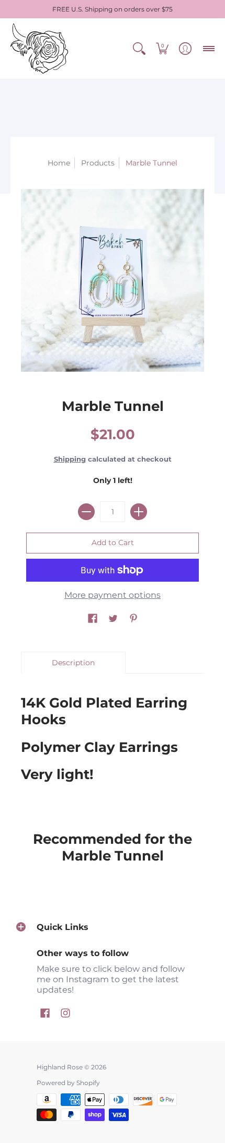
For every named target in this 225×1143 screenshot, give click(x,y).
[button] (139, 48)
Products (98, 163)
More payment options (112, 595)
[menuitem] (139, 48)
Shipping (70, 459)
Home (59, 163)
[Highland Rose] (39, 48)
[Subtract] (86, 511)
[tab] (73, 663)
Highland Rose (60, 1067)
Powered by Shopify (68, 1083)
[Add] (138, 511)
